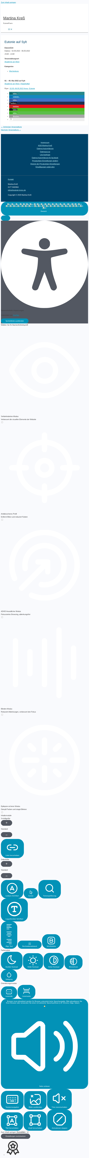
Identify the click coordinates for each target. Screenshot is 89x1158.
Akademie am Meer (12, 62)
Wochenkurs (14, 71)
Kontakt (11, 179)
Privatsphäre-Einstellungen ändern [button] (45, 161)
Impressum (45, 142)
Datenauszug (45, 152)
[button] (13, 93)
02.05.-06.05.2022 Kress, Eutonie (22, 88)
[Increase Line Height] (6, 864)
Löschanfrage (45, 155)
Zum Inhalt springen (8, 2)
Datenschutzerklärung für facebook (45, 158)
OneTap (16, 315)
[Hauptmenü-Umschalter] (10, 29)
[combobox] (44, 209)
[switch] (2, 422)
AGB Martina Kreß (45, 146)
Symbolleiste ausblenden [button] (15, 321)
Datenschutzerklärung (45, 149)
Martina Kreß (14, 18)
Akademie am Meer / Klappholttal (17, 84)
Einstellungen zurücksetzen (16, 1136)
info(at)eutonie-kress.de (17, 190)
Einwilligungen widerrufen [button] (45, 167)
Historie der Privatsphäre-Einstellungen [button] (45, 164)
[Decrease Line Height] (6, 875)
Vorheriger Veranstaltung (11, 127)
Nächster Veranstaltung (11, 130)
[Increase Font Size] (6, 823)
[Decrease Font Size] (6, 834)
